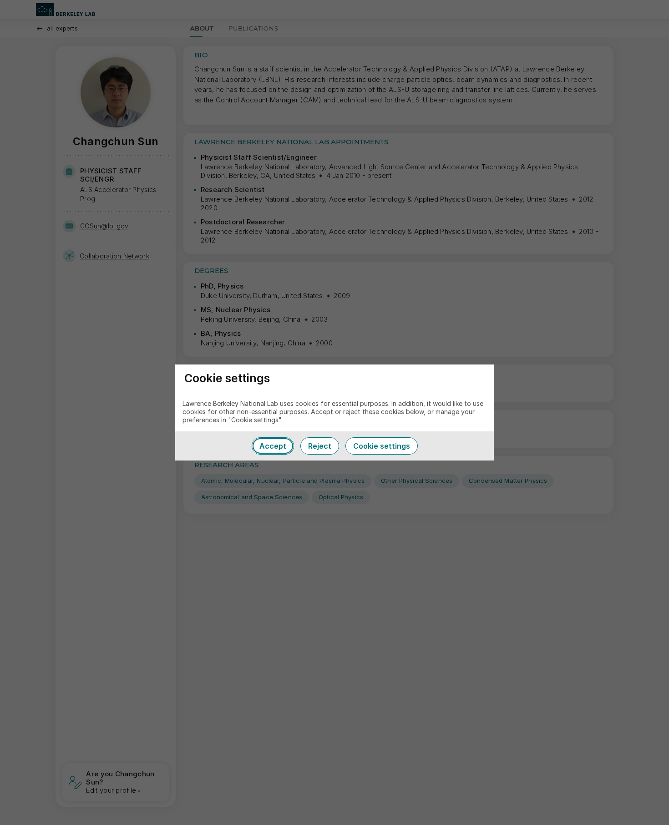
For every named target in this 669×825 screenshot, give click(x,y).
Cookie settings (381, 445)
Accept (272, 445)
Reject (319, 445)
